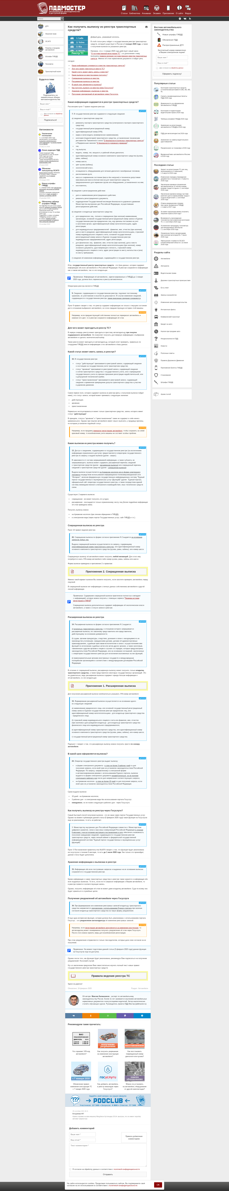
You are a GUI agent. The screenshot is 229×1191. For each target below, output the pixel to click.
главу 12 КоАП (51, 194)
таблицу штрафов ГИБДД (47, 195)
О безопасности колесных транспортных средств (124, 141)
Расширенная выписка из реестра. (86, 81)
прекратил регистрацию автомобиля (107, 431)
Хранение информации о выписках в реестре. (90, 91)
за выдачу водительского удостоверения (47, 141)
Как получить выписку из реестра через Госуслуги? (92, 88)
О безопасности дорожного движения (112, 143)
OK (158, 1185)
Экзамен (157, 13)
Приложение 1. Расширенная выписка (111, 685)
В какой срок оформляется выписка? (87, 85)
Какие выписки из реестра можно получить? (89, 75)
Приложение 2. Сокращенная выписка (111, 571)
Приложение (168, 13)
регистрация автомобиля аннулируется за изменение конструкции (111, 928)
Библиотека (134, 13)
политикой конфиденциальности (127, 1169)
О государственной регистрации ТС (105, 54)
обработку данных (177, 68)
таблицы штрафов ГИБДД (53, 207)
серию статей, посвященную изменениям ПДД (49, 161)
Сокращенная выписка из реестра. (86, 78)
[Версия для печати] (146, 26)
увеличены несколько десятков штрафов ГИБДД (50, 189)
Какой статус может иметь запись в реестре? (90, 72)
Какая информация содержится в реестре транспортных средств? (98, 66)
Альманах (146, 13)
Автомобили (143, 988)
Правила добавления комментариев (133, 1137)
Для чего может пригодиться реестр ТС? (88, 69)
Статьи (124, 13)
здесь (50, 158)
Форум (188, 13)
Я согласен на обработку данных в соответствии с (106, 1169)
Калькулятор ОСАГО (46, 172)
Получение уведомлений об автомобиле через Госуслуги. (95, 94)
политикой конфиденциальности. (123, 1185)
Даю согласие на (53, 114)
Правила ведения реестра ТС (110, 975)
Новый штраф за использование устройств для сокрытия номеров (49, 220)
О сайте (179, 13)
